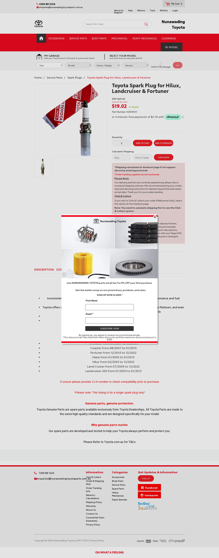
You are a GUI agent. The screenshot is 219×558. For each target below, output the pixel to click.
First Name (91, 300)
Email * (89, 313)
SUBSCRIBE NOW (109, 328)
